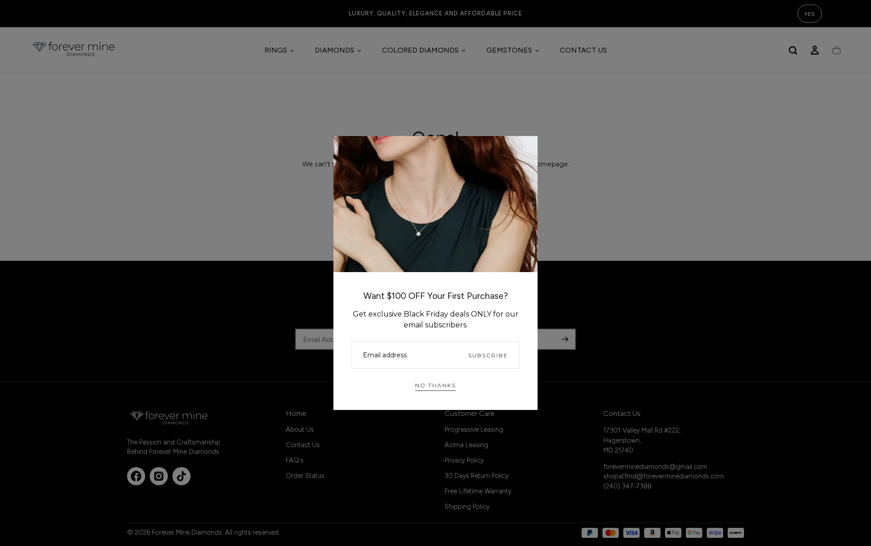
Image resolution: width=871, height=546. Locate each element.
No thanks (435, 385)
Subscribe (488, 355)
